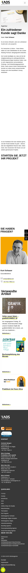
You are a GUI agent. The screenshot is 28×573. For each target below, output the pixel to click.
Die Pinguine (4, 513)
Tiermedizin (4, 511)
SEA (2, 503)
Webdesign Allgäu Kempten (9, 518)
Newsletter (4, 540)
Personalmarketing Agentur (9, 528)
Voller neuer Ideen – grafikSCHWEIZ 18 (10, 317)
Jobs (2, 538)
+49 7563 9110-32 (6, 462)
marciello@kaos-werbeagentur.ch (10, 480)
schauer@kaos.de (8, 278)
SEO (2, 501)
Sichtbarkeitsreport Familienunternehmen (13, 544)
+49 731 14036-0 (6, 472)
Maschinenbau (5, 508)
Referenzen (4, 537)
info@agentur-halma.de (8, 470)
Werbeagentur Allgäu (7, 521)
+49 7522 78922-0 (6, 450)
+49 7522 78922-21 (9, 281)
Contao (3, 496)
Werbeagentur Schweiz (7, 516)
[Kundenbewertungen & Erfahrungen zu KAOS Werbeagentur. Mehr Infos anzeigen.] (14, 423)
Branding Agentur (6, 525)
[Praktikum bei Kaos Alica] (14, 381)
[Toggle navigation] (25, 2)
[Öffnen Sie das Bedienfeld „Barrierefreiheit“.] (3, 570)
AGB (2, 567)
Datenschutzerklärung (8, 565)
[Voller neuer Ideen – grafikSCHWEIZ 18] (14, 306)
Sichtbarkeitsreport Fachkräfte (9, 545)
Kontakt (3, 560)
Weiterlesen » (6, 333)
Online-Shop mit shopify (8, 506)
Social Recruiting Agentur (8, 530)
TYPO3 (3, 493)
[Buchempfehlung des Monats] (14, 344)
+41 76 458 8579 (6, 482)
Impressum (4, 562)
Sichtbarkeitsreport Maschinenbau (11, 542)
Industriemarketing (6, 523)
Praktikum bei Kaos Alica (12, 389)
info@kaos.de (5, 448)
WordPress (4, 498)
